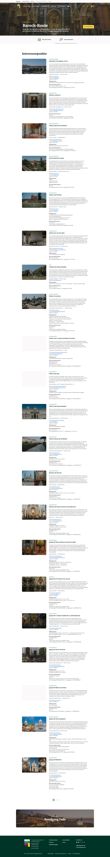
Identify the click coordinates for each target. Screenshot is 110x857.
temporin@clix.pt (55, 594)
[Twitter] (80, 842)
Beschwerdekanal (76, 853)
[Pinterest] (77, 842)
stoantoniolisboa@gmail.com (58, 666)
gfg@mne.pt (54, 421)
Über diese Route (46, 39)
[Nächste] (59, 800)
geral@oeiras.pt (55, 175)
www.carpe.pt (55, 208)
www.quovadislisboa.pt (56, 592)
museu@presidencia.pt (57, 454)
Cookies (69, 853)
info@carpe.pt (55, 210)
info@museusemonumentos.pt (58, 387)
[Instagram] (84, 842)
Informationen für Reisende (41, 1)
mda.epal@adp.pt (55, 77)
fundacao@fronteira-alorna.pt (58, 311)
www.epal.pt (55, 76)
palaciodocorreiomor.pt (58, 248)
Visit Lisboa (18, 1)
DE (93, 6)
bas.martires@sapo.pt (57, 520)
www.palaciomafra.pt (57, 139)
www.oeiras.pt (56, 173)
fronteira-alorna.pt (55, 310)
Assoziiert (51, 842)
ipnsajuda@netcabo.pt (57, 776)
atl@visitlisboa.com (80, 845)
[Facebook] (82, 842)
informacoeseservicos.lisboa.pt (59, 386)
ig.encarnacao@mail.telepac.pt (58, 557)
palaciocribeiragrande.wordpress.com (59, 352)
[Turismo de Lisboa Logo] (18, 6)
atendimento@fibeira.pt (57, 353)
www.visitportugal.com (56, 665)
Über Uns (32, 1)
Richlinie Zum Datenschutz (60, 853)
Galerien (49, 1)
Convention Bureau (25, 1)
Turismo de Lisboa (53, 840)
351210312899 (35, 848)
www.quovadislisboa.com (56, 556)
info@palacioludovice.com (57, 110)
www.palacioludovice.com (58, 109)
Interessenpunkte (68, 39)
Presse (63, 842)
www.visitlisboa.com (57, 280)
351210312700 (35, 846)
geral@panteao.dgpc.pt (57, 734)
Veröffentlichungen (53, 844)
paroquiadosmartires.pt (56, 519)
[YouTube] (78, 842)
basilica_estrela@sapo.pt (57, 488)
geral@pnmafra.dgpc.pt (57, 141)
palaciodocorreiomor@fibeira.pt (59, 249)
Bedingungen (51, 853)
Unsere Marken (65, 840)
